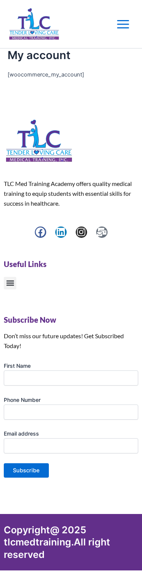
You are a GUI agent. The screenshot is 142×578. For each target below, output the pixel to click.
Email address (21, 433)
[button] (10, 283)
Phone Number (22, 400)
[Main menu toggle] (123, 24)
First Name (17, 365)
